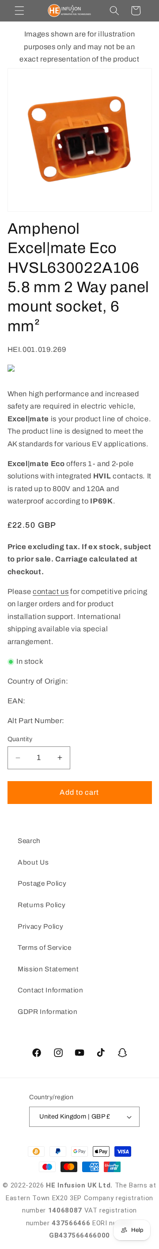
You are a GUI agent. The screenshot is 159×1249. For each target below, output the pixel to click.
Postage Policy (42, 883)
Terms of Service (45, 947)
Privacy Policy (40, 926)
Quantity (20, 738)
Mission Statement (48, 969)
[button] (19, 10)
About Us (33, 862)
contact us (51, 591)
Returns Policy (41, 905)
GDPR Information (48, 1011)
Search (29, 840)
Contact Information (50, 990)
